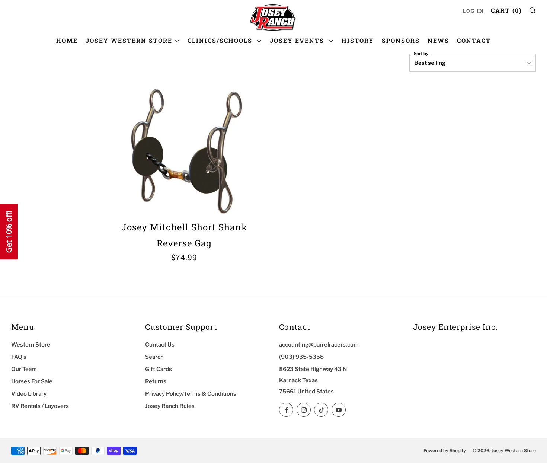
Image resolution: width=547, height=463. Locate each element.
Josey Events (298, 40)
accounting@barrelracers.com (319, 344)
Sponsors (401, 40)
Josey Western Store (129, 40)
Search (154, 357)
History (358, 40)
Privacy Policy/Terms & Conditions (190, 393)
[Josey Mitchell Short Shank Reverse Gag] (184, 149)
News (438, 40)
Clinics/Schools (221, 40)
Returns (155, 381)
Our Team (24, 369)
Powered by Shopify (444, 450)
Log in (473, 10)
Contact (474, 40)
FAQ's (18, 357)
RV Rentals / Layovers (40, 406)
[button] (9, 231)
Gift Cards (158, 369)
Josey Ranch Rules (170, 406)
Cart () (506, 10)
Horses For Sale (31, 381)
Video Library (29, 393)
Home (67, 40)
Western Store (30, 344)
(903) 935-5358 (301, 357)
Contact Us (160, 344)
